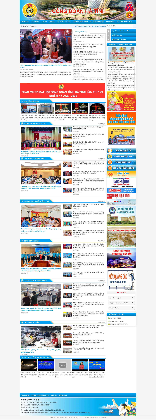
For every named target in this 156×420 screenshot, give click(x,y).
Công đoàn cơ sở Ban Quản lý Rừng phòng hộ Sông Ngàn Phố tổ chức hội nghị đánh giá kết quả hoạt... (88, 295)
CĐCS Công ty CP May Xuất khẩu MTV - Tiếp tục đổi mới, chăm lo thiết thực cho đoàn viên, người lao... (88, 304)
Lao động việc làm (31, 322)
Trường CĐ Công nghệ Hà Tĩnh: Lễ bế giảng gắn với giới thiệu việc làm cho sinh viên (88, 341)
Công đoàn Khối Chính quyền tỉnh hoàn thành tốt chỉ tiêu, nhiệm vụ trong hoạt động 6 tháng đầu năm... (88, 245)
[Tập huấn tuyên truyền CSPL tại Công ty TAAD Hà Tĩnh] (29, 108)
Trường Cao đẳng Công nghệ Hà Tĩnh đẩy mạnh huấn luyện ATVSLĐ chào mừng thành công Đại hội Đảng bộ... (88, 313)
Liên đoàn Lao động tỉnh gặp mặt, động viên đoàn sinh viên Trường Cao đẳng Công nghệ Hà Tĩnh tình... (88, 62)
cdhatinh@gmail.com (32, 407)
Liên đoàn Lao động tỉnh (34, 159)
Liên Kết (122, 293)
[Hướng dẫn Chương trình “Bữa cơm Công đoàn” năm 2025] (121, 54)
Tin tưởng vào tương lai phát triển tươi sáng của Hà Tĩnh (88, 150)
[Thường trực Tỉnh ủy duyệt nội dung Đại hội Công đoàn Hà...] (41, 173)
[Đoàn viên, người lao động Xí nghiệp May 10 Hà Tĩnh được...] (41, 295)
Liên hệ (54, 395)
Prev (25, 197)
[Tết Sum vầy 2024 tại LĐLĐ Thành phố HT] (97, 108)
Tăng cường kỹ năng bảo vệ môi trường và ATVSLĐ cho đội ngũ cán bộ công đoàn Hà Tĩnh (88, 37)
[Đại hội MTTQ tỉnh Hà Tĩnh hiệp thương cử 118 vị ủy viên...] (41, 138)
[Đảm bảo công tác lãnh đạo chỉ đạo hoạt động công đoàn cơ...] (41, 216)
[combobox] (121, 298)
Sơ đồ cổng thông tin (40, 395)
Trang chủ (25, 395)
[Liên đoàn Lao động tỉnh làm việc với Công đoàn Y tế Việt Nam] (80, 108)
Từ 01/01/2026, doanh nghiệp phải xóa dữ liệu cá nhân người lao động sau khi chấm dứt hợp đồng (121, 69)
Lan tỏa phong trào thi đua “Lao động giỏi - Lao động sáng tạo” (88, 128)
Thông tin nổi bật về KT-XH (35, 124)
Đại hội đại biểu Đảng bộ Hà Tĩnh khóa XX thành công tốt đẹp (88, 135)
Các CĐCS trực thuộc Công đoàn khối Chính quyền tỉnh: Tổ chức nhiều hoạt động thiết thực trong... (88, 264)
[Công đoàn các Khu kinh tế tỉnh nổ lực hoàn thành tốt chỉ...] (41, 255)
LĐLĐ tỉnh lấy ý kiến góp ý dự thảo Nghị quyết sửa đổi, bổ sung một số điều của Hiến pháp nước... (121, 88)
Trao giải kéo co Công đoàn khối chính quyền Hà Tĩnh (88, 273)
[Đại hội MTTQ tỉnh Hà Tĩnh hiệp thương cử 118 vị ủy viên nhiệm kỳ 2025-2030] (46, 46)
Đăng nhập (63, 395)
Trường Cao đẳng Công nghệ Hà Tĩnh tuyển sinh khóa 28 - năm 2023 (88, 349)
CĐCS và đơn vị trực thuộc (35, 281)
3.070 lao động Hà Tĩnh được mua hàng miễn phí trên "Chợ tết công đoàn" (88, 172)
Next (101, 197)
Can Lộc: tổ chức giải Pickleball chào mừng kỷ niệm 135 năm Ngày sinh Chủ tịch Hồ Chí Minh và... (88, 213)
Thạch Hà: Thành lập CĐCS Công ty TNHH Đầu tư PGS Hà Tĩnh (88, 205)
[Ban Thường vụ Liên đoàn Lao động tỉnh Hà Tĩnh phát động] (63, 108)
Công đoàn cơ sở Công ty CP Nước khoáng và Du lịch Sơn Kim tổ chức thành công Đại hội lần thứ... (88, 285)
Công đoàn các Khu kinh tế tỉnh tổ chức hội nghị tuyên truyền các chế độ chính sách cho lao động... (88, 255)
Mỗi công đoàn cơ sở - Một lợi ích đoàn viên (57, 26)
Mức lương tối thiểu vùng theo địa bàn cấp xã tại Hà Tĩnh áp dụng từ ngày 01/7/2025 (121, 81)
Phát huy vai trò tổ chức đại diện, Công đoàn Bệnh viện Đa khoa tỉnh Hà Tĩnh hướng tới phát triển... (88, 72)
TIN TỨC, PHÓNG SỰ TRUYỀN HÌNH (36, 357)
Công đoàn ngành (31, 241)
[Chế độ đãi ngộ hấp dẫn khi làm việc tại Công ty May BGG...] (41, 337)
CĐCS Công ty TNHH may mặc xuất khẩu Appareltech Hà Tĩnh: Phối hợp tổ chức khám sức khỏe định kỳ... (88, 232)
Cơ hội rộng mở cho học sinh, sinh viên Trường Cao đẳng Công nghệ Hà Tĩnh (88, 326)
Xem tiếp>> (101, 124)
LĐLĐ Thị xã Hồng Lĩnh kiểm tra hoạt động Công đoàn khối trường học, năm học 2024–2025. (88, 223)
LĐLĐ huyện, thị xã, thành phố (36, 201)
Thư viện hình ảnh (31, 101)
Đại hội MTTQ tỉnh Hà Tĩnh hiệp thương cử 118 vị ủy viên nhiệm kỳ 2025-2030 (46, 66)
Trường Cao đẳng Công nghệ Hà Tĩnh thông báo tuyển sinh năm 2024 (88, 334)
